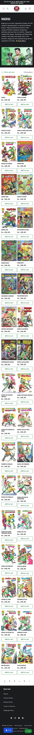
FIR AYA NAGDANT (21, 665)
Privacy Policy (8, 698)
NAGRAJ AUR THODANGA (23, 464)
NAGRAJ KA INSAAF (22, 196)
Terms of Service (9, 706)
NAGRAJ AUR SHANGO (6, 163)
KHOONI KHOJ (20, 163)
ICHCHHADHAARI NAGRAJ (7, 362)
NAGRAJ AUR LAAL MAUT (23, 429)
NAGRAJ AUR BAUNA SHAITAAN (25, 395)
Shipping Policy (9, 710)
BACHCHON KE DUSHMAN (7, 296)
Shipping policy (23, 728)
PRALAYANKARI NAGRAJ (23, 229)
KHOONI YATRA (5, 196)
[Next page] (29, 681)
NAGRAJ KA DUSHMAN (22, 329)
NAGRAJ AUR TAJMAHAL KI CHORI (7, 430)
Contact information (18, 731)
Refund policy (18, 725)
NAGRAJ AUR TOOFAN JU (7, 497)
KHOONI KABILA (5, 263)
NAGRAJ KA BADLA (6, 130)
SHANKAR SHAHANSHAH (7, 329)
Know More (22, 41)
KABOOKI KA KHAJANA (6, 464)
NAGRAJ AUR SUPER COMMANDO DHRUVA (6, 532)
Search (6, 694)
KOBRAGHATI (20, 263)
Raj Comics (10, 725)
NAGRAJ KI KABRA (21, 97)
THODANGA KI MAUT (22, 632)
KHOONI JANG (4, 229)
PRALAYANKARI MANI (22, 296)
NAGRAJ (3, 97)
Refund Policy (8, 702)
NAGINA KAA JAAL (21, 532)
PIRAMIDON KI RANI (22, 599)
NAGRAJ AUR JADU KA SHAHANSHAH (22, 498)
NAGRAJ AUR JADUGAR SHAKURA (7, 395)
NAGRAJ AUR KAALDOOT (23, 362)
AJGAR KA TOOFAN (21, 566)
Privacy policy (28, 725)
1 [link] (4, 681)
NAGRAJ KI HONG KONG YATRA (24, 130)
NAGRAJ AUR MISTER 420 (7, 632)
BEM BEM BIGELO (5, 665)
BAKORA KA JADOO (6, 599)
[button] (4, 9)
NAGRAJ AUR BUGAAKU (7, 566)
